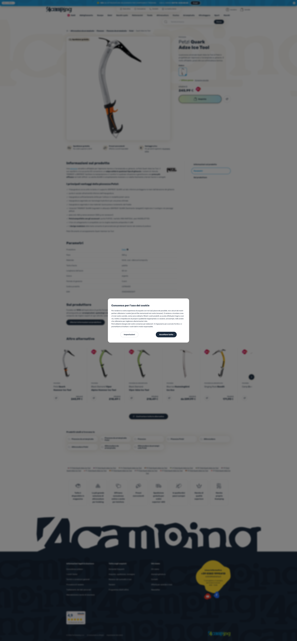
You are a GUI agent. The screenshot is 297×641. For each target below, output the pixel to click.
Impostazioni (129, 334)
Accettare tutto (166, 334)
